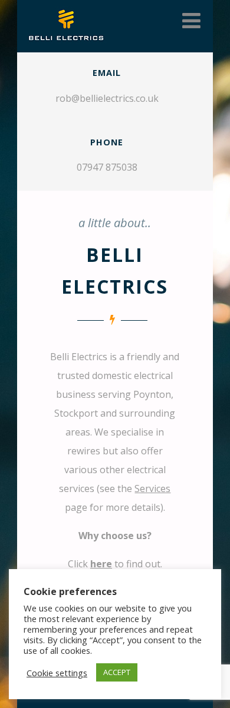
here (101, 563)
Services (152, 488)
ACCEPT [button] (116, 672)
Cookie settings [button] (57, 672)
